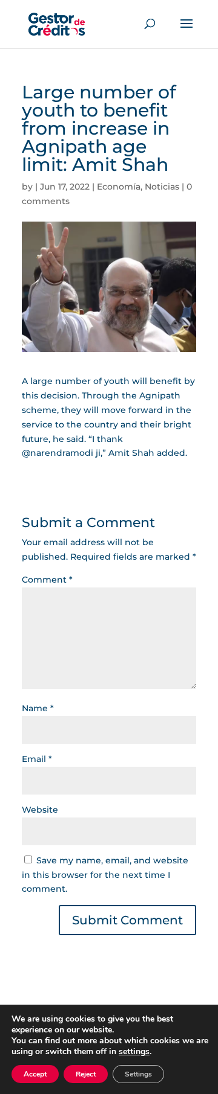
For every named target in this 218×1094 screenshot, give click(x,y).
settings (134, 1051)
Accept (35, 1074)
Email (37, 758)
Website (40, 809)
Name (38, 708)
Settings (138, 1074)
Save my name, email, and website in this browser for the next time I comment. (105, 875)
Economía (118, 186)
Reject (86, 1074)
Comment (47, 579)
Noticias (162, 186)
